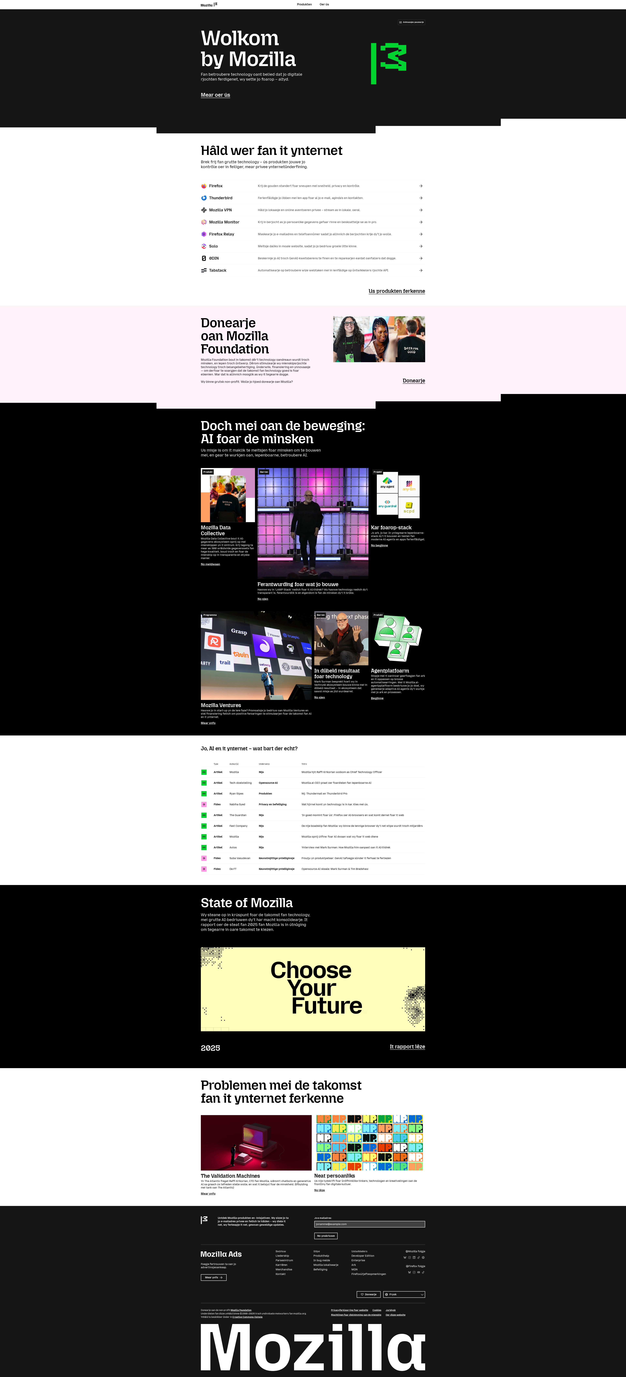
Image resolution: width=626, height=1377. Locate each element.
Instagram (409, 1258)
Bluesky (405, 1258)
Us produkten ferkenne (397, 291)
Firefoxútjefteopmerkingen (368, 1274)
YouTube (419, 1272)
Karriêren (281, 1264)
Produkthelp (321, 1255)
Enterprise (358, 1260)
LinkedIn (414, 1258)
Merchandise (284, 1269)
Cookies (377, 1310)
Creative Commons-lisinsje (247, 1317)
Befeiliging (320, 1269)
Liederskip (282, 1255)
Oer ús (324, 4)
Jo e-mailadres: (323, 1218)
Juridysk (391, 1310)
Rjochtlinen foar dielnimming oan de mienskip (356, 1315)
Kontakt (281, 1274)
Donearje (414, 381)
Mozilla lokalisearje (325, 1264)
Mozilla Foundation (241, 1310)
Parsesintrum (284, 1260)
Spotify (423, 1258)
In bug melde (321, 1260)
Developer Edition (362, 1255)
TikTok (419, 1258)
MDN (354, 1269)
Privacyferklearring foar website (349, 1310)
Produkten (304, 4)
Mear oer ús (215, 95)
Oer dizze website (395, 1315)
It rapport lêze (407, 1047)
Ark (353, 1264)
